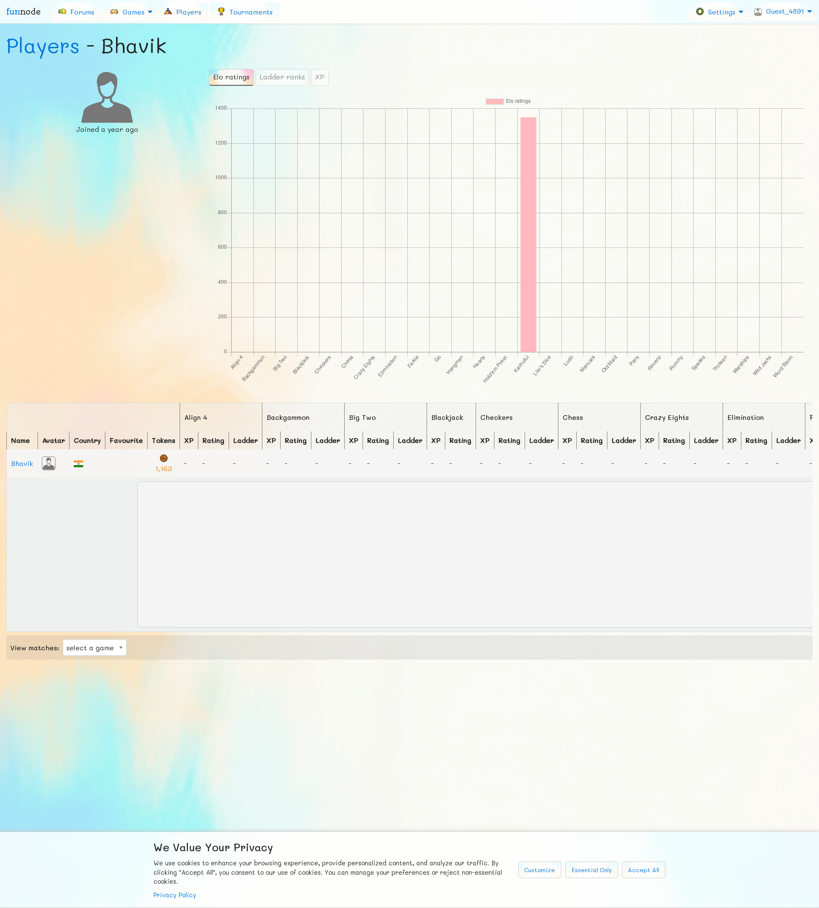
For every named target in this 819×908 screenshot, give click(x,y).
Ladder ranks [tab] (282, 76)
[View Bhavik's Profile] (48, 462)
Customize (539, 869)
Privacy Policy (175, 895)
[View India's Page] (78, 462)
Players (43, 45)
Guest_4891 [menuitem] (783, 10)
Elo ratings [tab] (231, 76)
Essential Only (592, 869)
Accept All (643, 869)
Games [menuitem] (131, 11)
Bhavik (22, 463)
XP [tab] (320, 76)
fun (23, 11)
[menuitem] (76, 11)
